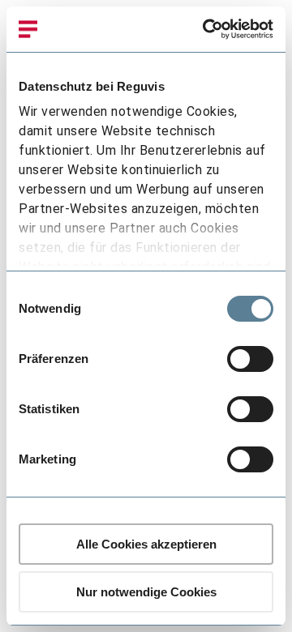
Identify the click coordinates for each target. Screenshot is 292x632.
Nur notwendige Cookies (146, 592)
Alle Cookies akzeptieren (146, 544)
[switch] (250, 359)
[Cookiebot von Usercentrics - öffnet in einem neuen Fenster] (206, 29)
